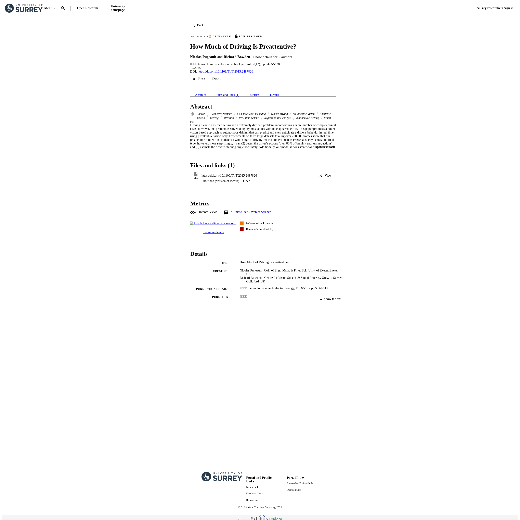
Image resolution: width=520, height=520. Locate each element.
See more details (213, 232)
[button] (325, 175)
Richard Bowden (237, 57)
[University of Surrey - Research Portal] (24, 8)
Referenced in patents (260, 223)
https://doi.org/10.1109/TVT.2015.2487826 (225, 71)
